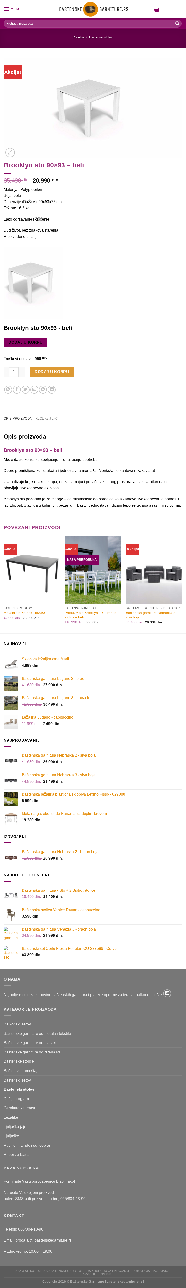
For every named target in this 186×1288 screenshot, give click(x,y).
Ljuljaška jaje (15, 1127)
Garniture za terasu (20, 1108)
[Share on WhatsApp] (8, 390)
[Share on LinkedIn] (52, 390)
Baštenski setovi (18, 1080)
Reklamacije (85, 1274)
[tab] (18, 418)
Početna (78, 37)
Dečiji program (16, 1099)
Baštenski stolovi (101, 37)
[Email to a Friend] (34, 390)
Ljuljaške (11, 1136)
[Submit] (177, 24)
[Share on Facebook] (17, 390)
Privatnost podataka (151, 1271)
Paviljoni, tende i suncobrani (28, 1145)
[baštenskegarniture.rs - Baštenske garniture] (93, 9)
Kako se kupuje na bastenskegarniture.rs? (54, 1271)
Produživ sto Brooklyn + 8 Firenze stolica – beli (90, 615)
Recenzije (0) (46, 418)
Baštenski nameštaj (20, 1071)
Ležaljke (11, 1117)
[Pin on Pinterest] (43, 390)
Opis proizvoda (18, 418)
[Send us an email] (167, 993)
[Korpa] (156, 9)
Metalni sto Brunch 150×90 (24, 613)
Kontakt (106, 1274)
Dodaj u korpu (25, 342)
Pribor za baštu (17, 1155)
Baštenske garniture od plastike (31, 1043)
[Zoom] (10, 152)
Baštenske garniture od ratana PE (33, 1052)
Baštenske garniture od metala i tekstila (37, 1034)
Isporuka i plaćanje (112, 1271)
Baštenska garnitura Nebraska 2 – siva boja (152, 615)
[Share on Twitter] (26, 390)
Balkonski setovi (18, 1024)
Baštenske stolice (19, 1061)
